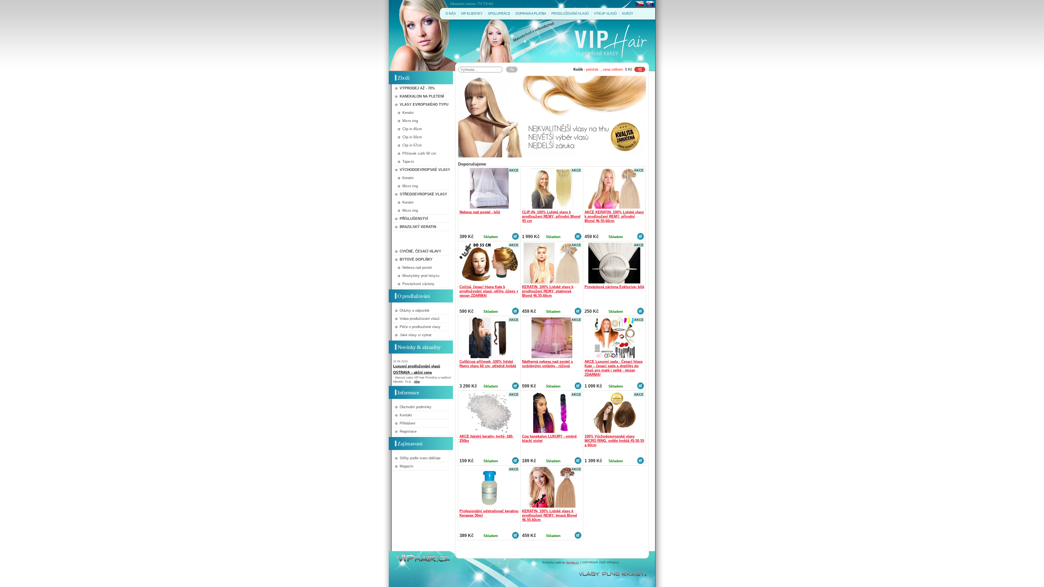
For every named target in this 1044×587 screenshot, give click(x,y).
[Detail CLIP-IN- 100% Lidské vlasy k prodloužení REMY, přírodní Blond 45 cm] (552, 188)
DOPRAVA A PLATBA (530, 13)
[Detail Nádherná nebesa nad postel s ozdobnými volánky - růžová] (552, 337)
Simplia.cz (572, 562)
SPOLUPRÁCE (499, 13)
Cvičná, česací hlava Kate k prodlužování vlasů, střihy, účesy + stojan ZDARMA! (488, 291)
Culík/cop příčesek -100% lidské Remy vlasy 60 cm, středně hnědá (487, 364)
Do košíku (639, 67)
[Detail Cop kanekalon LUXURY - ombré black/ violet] (552, 412)
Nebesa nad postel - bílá (479, 212)
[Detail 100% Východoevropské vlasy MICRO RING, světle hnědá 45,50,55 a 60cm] (614, 412)
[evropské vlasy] (552, 117)
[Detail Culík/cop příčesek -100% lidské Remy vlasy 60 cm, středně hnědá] (489, 337)
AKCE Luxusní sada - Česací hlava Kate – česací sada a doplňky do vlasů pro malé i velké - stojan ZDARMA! (613, 368)
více (417, 381)
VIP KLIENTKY (472, 13)
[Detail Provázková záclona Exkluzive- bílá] (614, 263)
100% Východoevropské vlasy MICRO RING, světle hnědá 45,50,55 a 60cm (614, 440)
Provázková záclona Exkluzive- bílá (614, 287)
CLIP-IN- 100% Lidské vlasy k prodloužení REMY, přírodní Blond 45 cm (551, 216)
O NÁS (451, 13)
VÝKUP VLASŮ (605, 13)
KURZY (627, 13)
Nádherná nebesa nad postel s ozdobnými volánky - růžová (547, 364)
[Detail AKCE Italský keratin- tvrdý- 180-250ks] (489, 412)
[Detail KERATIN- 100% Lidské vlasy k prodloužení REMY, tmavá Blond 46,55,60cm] (552, 487)
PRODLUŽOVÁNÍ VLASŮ (570, 13)
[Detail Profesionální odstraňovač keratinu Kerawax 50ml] (489, 487)
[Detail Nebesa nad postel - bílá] (489, 188)
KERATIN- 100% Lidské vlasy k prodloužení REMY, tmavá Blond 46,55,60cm (549, 515)
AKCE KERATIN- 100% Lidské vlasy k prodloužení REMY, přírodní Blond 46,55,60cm (614, 216)
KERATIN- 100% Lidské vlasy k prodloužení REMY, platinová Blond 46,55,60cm (547, 291)
